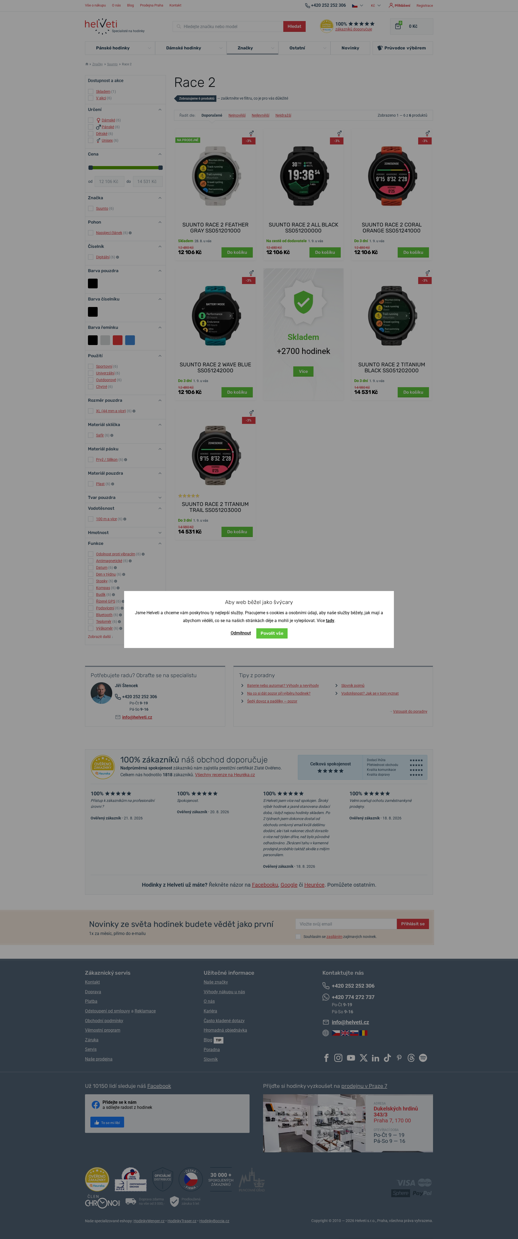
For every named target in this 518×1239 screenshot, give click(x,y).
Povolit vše (272, 633)
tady (330, 620)
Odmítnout (241, 633)
